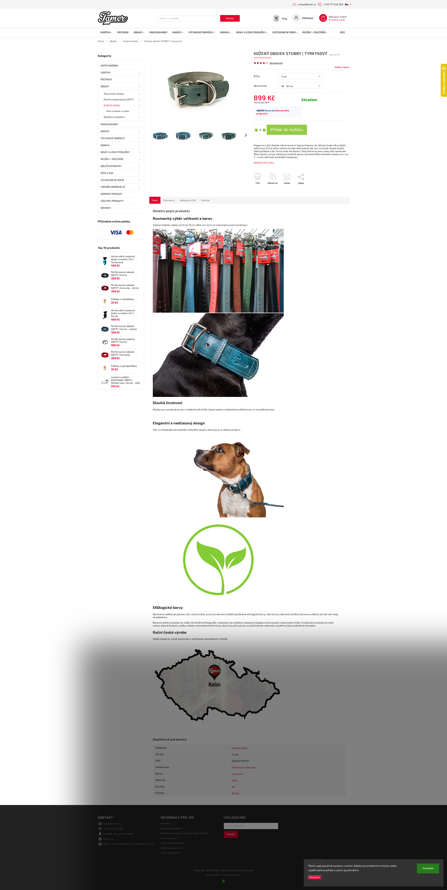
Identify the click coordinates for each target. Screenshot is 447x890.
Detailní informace (264, 162)
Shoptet (217, 875)
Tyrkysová (237, 773)
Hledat (230, 18)
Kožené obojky (112, 105)
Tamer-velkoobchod (172, 843)
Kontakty (166, 823)
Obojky (105, 86)
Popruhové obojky (114, 93)
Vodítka (106, 72)
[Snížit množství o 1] (256, 130)
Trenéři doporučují (113, 186)
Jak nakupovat (169, 838)
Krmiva (105, 145)
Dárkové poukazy (111, 193)
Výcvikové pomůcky (113, 138)
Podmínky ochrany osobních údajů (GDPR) (185, 833)
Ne (233, 786)
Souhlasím (428, 868)
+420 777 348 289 (113, 828)
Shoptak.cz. (235, 875)
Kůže (234, 780)
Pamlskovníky (109, 124)
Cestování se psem (112, 180)
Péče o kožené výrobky (117, 111)
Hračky (105, 131)
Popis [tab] (155, 200)
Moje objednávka (170, 852)
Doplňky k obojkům (114, 116)
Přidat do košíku (286, 129)
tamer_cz (108, 838)
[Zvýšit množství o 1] (264, 130)
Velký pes (250, 767)
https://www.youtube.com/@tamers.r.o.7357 (129, 843)
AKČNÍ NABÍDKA (109, 65)
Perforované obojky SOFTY (119, 99)
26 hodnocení (276, 63)
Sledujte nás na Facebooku (118, 833)
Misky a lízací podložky (115, 152)
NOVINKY (106, 207)
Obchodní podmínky (172, 847)
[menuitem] (106, 32)
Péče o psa (107, 173)
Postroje (106, 79)
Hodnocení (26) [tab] (188, 200)
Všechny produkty (112, 200)
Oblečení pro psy (111, 166)
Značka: (342, 67)
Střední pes (238, 767)
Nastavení (315, 877)
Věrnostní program (171, 828)
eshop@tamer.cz (112, 823)
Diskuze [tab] (205, 200)
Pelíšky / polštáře (112, 159)
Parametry (169, 200)
